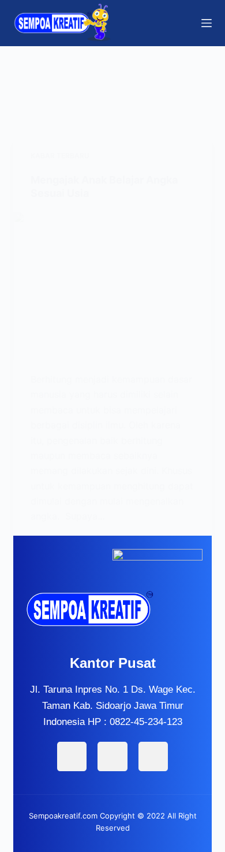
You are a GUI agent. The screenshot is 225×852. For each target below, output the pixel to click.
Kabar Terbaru (60, 155)
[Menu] (206, 23)
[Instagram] (112, 756)
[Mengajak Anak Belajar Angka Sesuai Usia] (112, 286)
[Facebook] (72, 756)
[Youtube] (153, 756)
